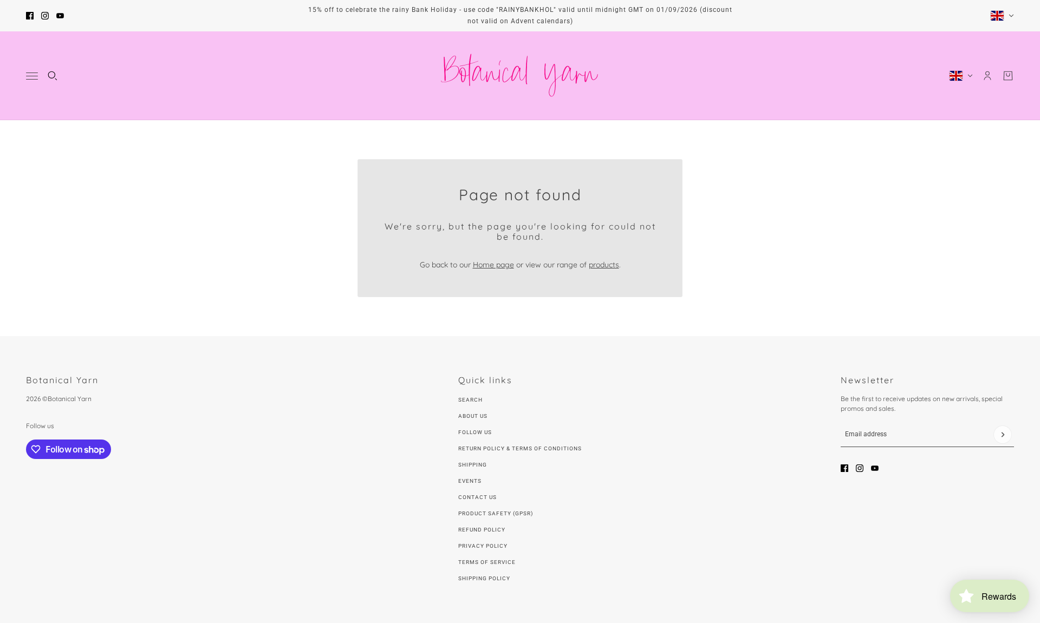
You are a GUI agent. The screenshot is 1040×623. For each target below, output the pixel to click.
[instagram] (45, 16)
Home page (493, 265)
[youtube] (60, 16)
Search (470, 400)
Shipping (472, 465)
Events (470, 481)
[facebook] (30, 16)
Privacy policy (483, 546)
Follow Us (475, 432)
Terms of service (487, 562)
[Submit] (1002, 434)
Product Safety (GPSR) (495, 513)
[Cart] (1008, 76)
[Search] (52, 76)
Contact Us (477, 497)
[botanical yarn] (520, 76)
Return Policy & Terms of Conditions (520, 448)
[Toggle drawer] (32, 76)
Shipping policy (484, 578)
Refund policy (481, 530)
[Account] (987, 76)
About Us (472, 416)
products (604, 265)
